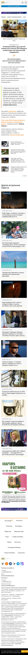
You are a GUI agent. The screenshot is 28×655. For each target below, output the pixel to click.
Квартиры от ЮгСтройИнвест (14, 6)
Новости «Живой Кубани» (14, 17)
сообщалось (12, 111)
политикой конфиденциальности (11, 644)
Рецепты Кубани (9, 553)
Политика (6, 312)
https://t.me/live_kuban (17, 135)
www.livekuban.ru (9, 615)
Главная (3, 17)
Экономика (18, 526)
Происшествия (7, 282)
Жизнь (25, 17)
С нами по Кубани (17, 537)
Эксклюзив (8, 521)
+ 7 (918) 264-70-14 (6, 572)
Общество (8, 531)
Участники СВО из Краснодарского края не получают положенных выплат (13, 122)
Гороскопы (6, 193)
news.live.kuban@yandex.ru (8, 585)
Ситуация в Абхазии (14, 547)
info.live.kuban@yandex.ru (7, 575)
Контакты (19, 520)
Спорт (7, 537)
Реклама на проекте (7, 568)
